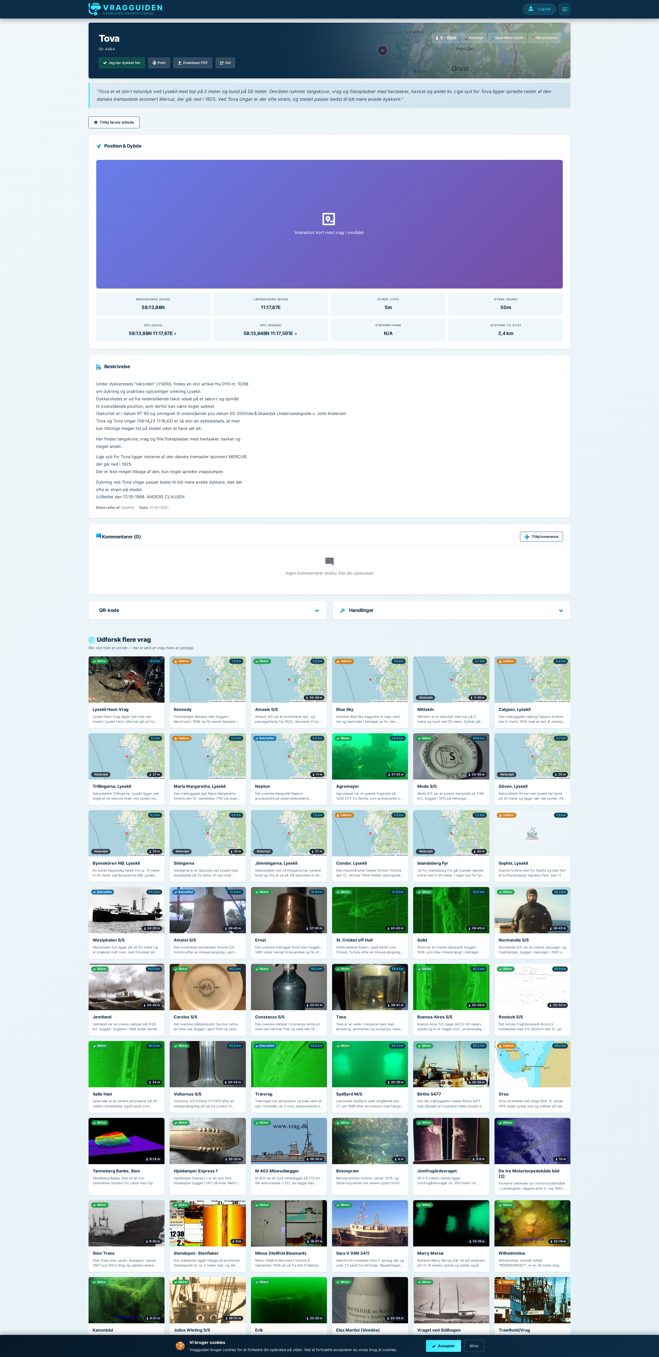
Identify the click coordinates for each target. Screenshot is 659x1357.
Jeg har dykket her (124, 63)
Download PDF (195, 63)
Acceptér (446, 1346)
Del (228, 63)
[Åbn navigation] (564, 9)
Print (162, 63)
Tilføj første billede (117, 122)
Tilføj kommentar (545, 537)
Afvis (474, 1346)
